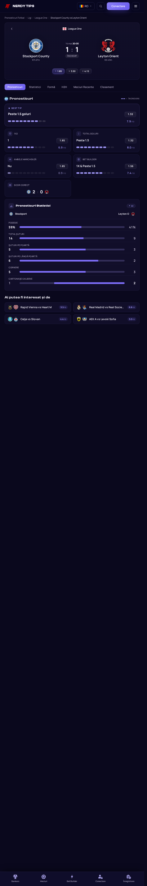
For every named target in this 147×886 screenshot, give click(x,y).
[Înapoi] (11, 28)
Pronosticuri (15, 87)
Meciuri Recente (84, 87)
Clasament (107, 87)
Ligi (29, 17)
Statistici (35, 87)
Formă (51, 87)
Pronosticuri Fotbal (14, 17)
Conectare (118, 6)
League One (41, 17)
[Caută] (101, 6)
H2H (64, 87)
